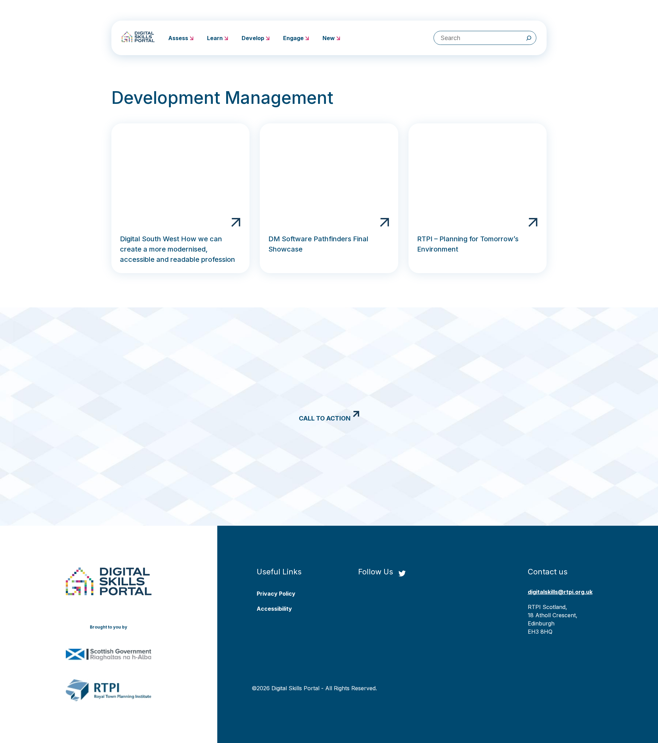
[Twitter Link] (402, 573)
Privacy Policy (276, 593)
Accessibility (274, 608)
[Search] (529, 38)
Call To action (325, 418)
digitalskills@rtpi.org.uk (560, 591)
